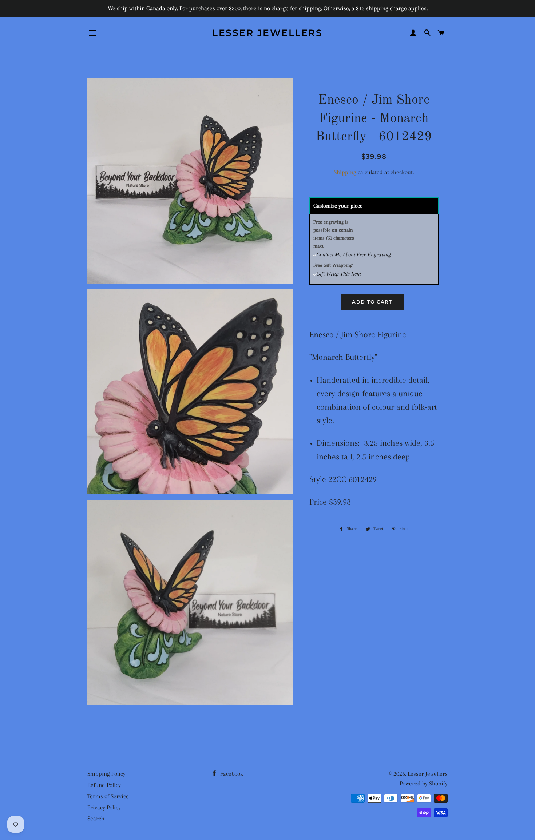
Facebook (231, 773)
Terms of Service (108, 796)
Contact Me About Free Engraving (354, 254)
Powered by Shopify (424, 783)
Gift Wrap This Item (339, 273)
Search (95, 818)
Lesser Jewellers (267, 32)
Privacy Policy (104, 807)
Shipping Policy (106, 773)
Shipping (345, 172)
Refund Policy (104, 784)
